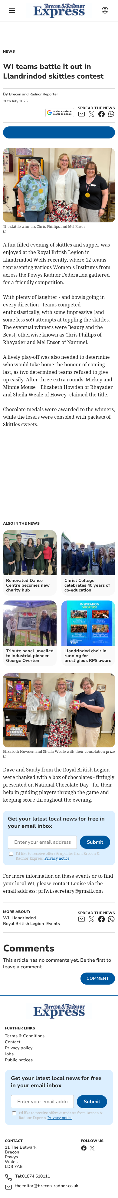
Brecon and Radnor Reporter (33, 94)
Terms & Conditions (24, 1036)
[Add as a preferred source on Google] (59, 112)
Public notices (19, 1060)
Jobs (9, 1054)
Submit (95, 842)
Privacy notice (56, 858)
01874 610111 (36, 1176)
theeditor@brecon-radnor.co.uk (46, 1186)
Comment (98, 978)
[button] (12, 10)
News (9, 51)
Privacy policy (18, 1048)
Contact (12, 1042)
